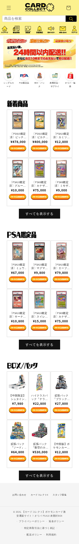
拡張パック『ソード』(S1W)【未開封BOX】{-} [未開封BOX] (17, 445)
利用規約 (51, 534)
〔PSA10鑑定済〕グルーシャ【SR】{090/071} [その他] (17, 183)
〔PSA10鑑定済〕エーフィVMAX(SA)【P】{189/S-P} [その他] (61, 266)
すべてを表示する (39, 214)
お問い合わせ (19, 494)
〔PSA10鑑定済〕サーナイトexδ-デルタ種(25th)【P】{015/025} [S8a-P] (17, 314)
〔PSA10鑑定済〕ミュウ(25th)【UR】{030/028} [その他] (17, 266)
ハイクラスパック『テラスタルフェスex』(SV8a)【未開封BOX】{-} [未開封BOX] (39, 397)
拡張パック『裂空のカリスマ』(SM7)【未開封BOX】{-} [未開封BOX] (40, 445)
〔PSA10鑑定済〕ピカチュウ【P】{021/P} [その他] (40, 135)
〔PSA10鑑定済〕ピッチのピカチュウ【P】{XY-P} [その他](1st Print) (18, 135)
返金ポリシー (56, 521)
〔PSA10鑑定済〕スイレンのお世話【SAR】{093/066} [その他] (39, 314)
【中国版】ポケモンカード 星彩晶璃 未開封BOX (61, 445)
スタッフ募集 (60, 494)
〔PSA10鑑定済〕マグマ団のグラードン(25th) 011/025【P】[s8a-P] (39, 266)
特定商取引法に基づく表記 (39, 528)
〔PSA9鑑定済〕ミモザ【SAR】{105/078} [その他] (61, 183)
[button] (9, 8)
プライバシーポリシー (32, 521)
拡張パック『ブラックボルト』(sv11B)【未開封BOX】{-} (61, 397)
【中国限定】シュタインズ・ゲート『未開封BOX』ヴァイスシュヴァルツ (17, 397)
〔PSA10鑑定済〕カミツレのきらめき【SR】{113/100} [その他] (61, 135)
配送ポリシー (34, 534)
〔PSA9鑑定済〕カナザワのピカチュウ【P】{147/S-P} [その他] (39, 183)
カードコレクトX (39, 494)
